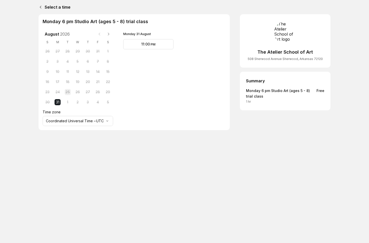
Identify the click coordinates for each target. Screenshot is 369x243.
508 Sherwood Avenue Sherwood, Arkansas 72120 (285, 59)
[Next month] (108, 34)
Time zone (52, 112)
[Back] (39, 7)
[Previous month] (99, 34)
